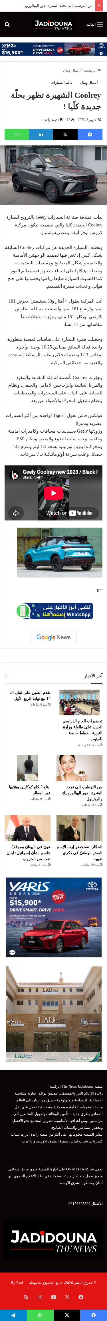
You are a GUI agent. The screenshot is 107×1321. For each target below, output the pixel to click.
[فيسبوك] (90, 134)
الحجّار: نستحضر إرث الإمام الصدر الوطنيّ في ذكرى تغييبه (79, 853)
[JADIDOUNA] (53, 24)
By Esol (17, 1283)
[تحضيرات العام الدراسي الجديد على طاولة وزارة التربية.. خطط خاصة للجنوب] (79, 703)
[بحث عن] (7, 26)
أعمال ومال (72, 70)
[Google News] (54, 637)
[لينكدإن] (41, 134)
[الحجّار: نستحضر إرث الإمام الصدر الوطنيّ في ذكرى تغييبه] (79, 828)
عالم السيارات (62, 82)
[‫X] (65, 134)
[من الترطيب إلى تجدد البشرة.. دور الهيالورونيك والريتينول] (79, 768)
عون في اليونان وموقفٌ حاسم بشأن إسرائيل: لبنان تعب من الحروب (29, 853)
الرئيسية (91, 70)
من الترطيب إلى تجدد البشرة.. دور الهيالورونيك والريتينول (48, 5)
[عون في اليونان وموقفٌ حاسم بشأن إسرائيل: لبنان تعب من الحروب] (28, 828)
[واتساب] (17, 134)
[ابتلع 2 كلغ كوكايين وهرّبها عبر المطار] (28, 768)
